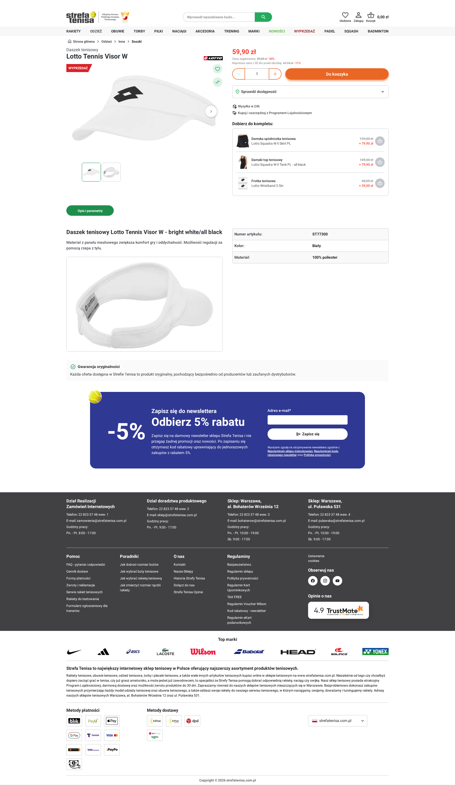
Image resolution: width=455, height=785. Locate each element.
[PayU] (93, 720)
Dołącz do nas (184, 585)
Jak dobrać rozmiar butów (139, 564)
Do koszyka (337, 74)
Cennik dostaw (77, 571)
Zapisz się (310, 434)
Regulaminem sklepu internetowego (290, 451)
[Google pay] (74, 735)
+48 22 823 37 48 (101, 4)
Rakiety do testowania (82, 599)
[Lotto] (213, 57)
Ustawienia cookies (313, 558)
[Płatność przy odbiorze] (74, 764)
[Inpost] (155, 720)
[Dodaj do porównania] (217, 82)
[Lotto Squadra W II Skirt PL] (243, 141)
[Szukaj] (263, 17)
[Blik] (74, 720)
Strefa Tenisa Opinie (188, 592)
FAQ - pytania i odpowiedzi (85, 564)
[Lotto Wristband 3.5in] (243, 183)
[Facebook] (313, 581)
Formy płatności (78, 578)
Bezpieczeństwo (239, 564)
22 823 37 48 (88, 514)
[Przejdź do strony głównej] (81, 17)
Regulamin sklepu (240, 571)
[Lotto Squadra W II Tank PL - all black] (243, 162)
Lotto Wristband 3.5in (267, 186)
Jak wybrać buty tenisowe (139, 571)
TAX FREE (234, 597)
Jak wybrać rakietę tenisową (141, 578)
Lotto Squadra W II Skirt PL (271, 143)
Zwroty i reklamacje (80, 585)
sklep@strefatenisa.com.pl (177, 515)
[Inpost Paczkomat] (174, 720)
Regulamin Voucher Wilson (246, 604)
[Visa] (112, 735)
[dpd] (192, 720)
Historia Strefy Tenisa (189, 578)
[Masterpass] (74, 749)
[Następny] (211, 111)
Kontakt (180, 564)
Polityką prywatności (317, 455)
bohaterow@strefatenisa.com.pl (262, 521)
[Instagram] (325, 581)
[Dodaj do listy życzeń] (217, 68)
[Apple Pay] (112, 720)
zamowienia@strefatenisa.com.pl (101, 521)
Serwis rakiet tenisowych (84, 592)
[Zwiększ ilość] (275, 74)
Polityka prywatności (242, 578)
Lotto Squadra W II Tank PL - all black (278, 164)
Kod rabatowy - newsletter (246, 611)
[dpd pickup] (155, 735)
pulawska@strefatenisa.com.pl (341, 521)
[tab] (90, 210)
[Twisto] (93, 735)
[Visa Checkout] (93, 749)
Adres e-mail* (279, 410)
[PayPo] (112, 749)
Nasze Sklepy (183, 571)
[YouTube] (337, 581)
